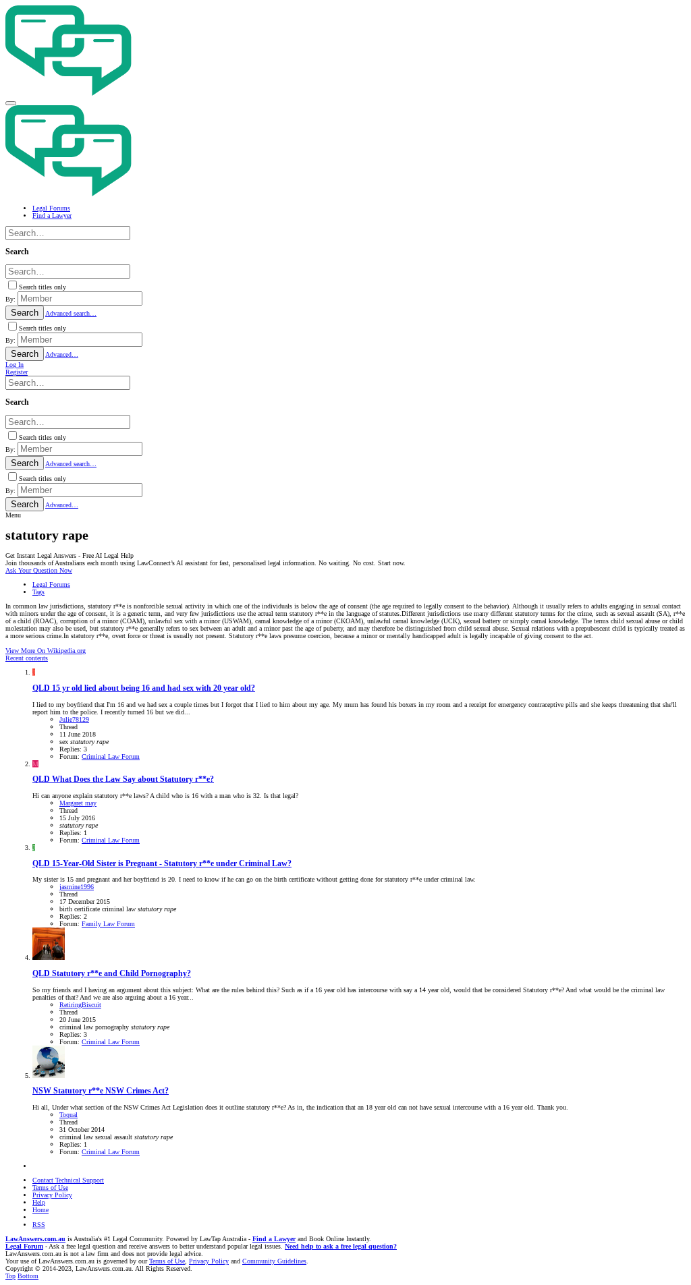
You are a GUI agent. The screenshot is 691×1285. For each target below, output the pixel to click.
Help (38, 1202)
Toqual (68, 1114)
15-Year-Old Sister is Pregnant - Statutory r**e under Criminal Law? (162, 863)
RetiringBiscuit (80, 1004)
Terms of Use (50, 1187)
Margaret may (77, 803)
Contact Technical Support (68, 1180)
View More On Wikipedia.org (45, 650)
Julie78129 (74, 719)
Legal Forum (24, 1246)
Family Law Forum (108, 923)
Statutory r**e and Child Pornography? (111, 973)
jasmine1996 (76, 886)
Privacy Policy (52, 1195)
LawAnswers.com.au (35, 1239)
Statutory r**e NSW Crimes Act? (100, 1091)
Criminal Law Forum (111, 756)
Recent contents (26, 658)
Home (40, 1209)
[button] (10, 103)
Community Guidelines (274, 1261)
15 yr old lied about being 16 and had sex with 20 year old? (143, 688)
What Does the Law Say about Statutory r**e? (123, 779)
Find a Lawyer (274, 1239)
